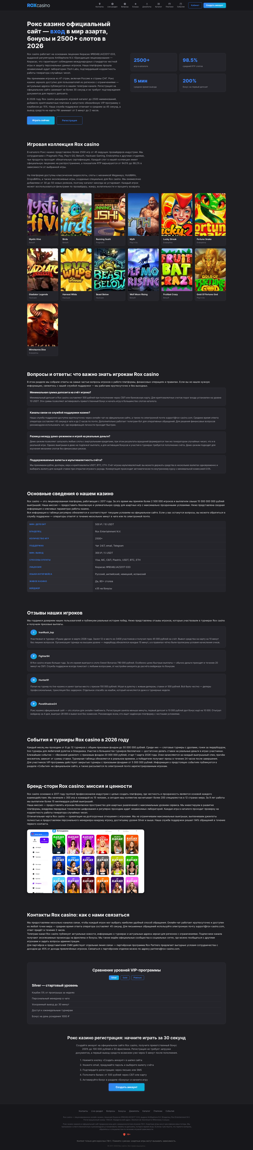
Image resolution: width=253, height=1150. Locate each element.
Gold (125, 978)
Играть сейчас (40, 120)
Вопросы (125, 7)
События (180, 7)
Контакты (100, 7)
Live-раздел (112, 7)
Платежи (169, 7)
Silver (114, 978)
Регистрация (69, 120)
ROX (38, 5)
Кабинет (195, 5)
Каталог (158, 7)
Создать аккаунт (214, 5)
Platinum (138, 978)
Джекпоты (146, 7)
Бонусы (135, 7)
